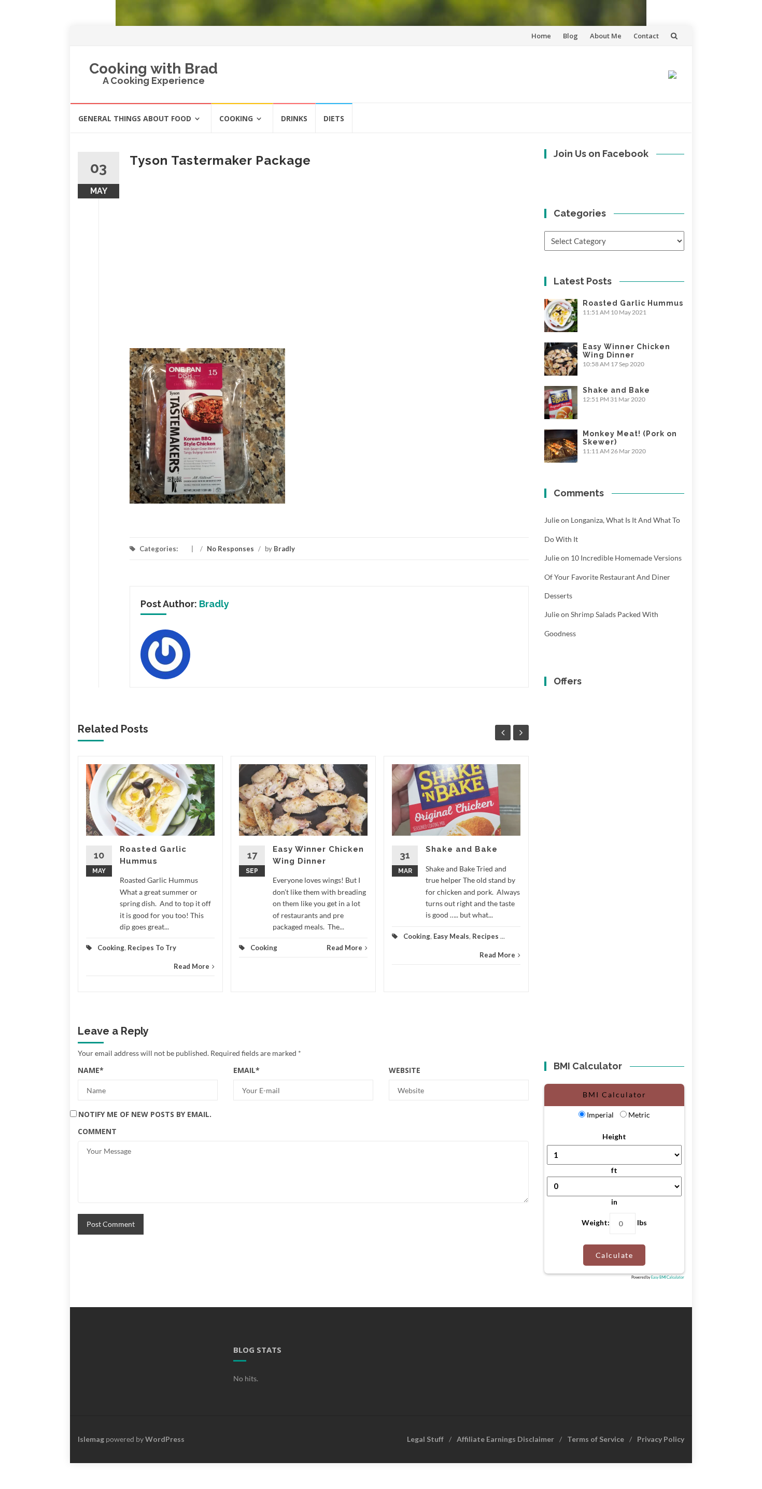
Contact (646, 35)
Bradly (284, 549)
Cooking (236, 118)
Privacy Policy (660, 1439)
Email (246, 1070)
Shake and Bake (462, 849)
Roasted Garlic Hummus (633, 303)
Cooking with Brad (153, 68)
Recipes (485, 936)
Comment (97, 1131)
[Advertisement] (329, 260)
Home (541, 35)
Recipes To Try (152, 947)
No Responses (230, 549)
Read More (191, 966)
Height (614, 1136)
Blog (570, 35)
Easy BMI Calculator (667, 1277)
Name (91, 1070)
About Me (606, 35)
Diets (333, 118)
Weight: (596, 1222)
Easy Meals (451, 936)
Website (404, 1070)
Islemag (91, 1439)
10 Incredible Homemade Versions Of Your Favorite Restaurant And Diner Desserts (613, 576)
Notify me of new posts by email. (144, 1114)
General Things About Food (134, 118)
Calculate (614, 1255)
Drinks (294, 118)
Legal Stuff (425, 1439)
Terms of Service (595, 1439)
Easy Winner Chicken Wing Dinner (626, 350)
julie (551, 520)
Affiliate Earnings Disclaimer (505, 1439)
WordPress (165, 1439)
